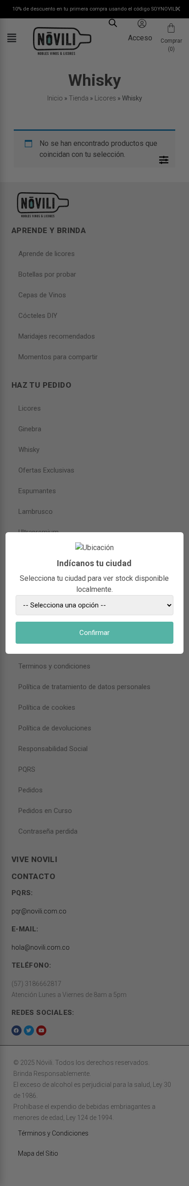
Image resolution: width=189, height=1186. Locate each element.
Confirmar (94, 633)
